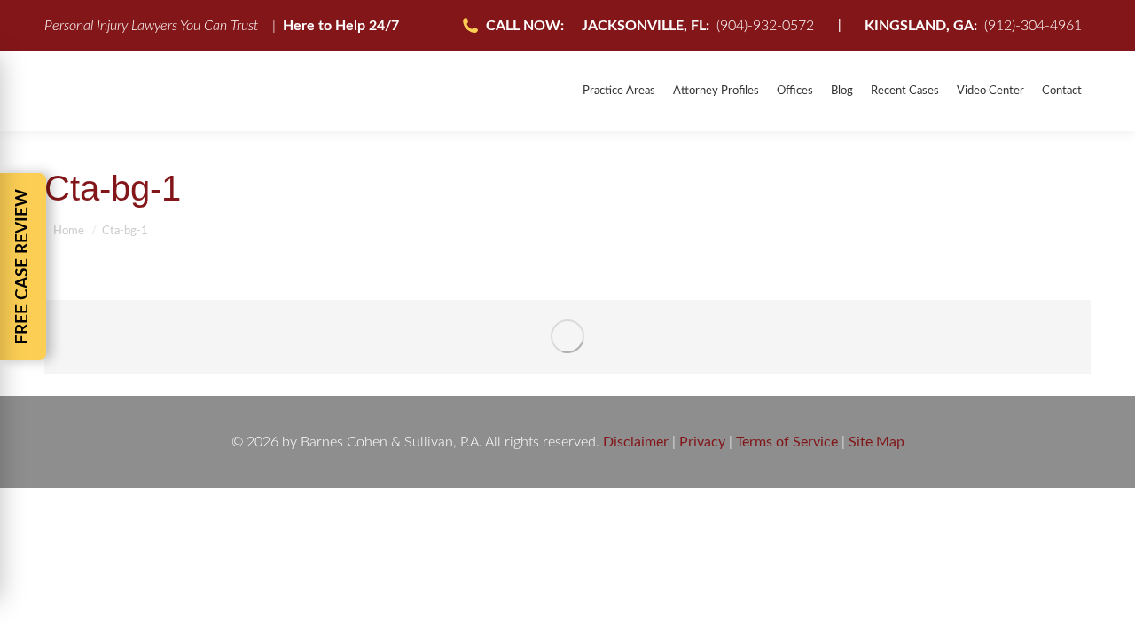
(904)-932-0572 (698, 26)
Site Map (876, 442)
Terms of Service (787, 442)
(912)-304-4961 (973, 26)
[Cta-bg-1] (567, 337)
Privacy (702, 442)
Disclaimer (636, 442)
